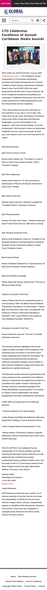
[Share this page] (43, 20)
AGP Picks (5, 4)
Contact (41, 586)
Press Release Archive (27, 576)
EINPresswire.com (10, 76)
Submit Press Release (14, 581)
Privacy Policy (30, 586)
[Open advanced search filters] (37, 20)
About (13, 576)
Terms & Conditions (34, 581)
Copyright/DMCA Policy (12, 586)
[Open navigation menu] (4, 20)
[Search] (32, 20)
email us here (7, 483)
